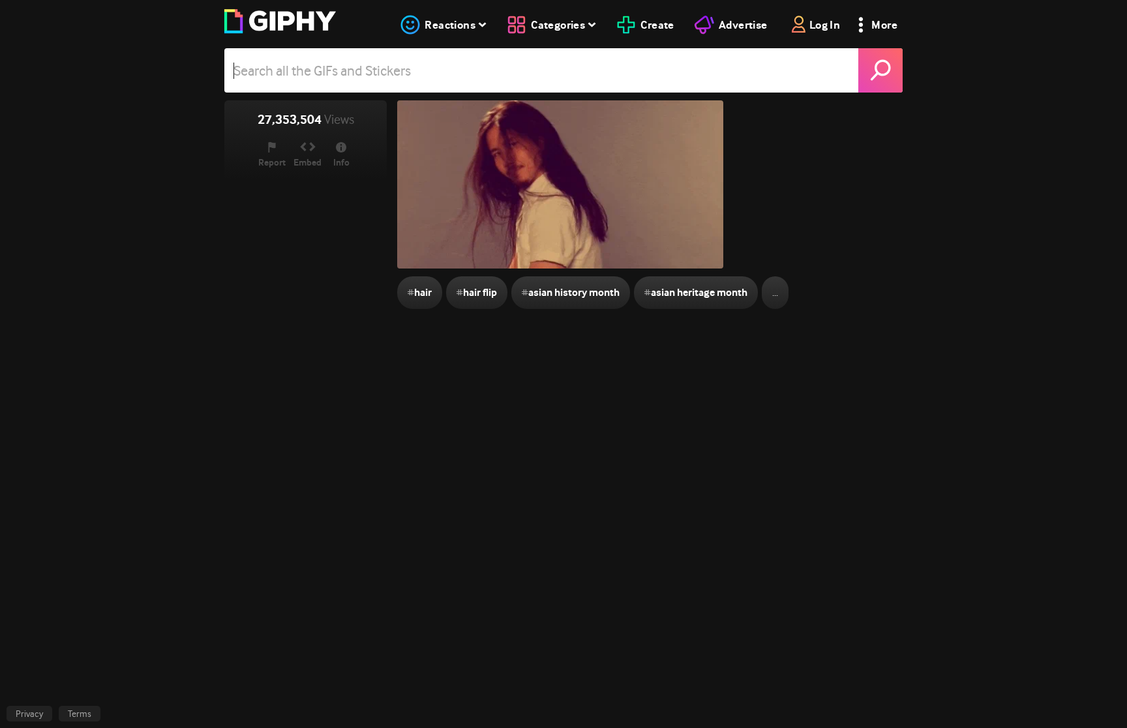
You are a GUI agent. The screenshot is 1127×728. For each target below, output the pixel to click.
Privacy (29, 713)
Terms (79, 713)
